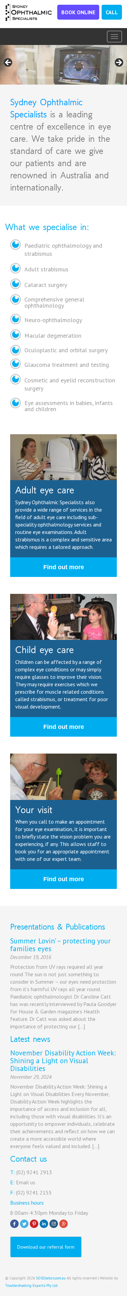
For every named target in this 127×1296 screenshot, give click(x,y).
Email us (25, 1182)
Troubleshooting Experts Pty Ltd (31, 1285)
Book (78, 12)
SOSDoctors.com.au (51, 1278)
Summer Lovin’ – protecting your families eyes (60, 944)
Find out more (63, 567)
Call (112, 12)
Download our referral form (46, 1247)
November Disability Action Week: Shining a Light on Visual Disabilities (63, 1060)
